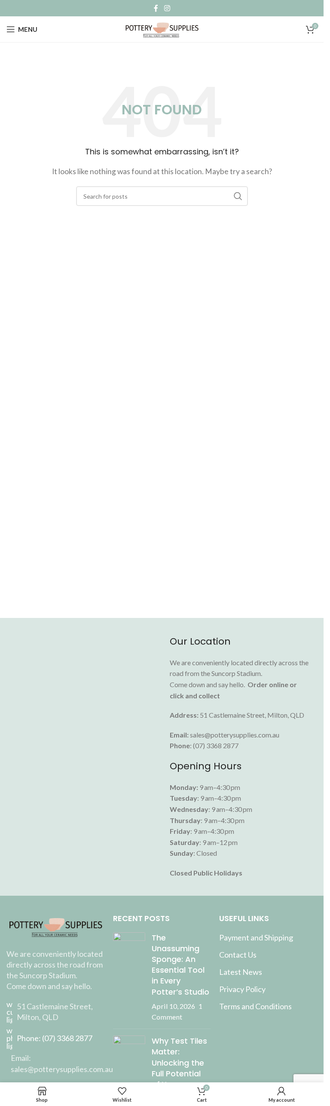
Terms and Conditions (255, 1006)
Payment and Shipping (256, 937)
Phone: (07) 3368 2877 (54, 1038)
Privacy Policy (242, 989)
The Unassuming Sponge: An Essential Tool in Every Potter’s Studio (180, 964)
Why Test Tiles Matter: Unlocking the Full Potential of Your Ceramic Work (179, 1067)
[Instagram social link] (167, 8)
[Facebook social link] (156, 8)
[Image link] (55, 925)
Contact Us (238, 954)
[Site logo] (161, 28)
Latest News (240, 972)
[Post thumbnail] (129, 977)
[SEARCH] (238, 196)
